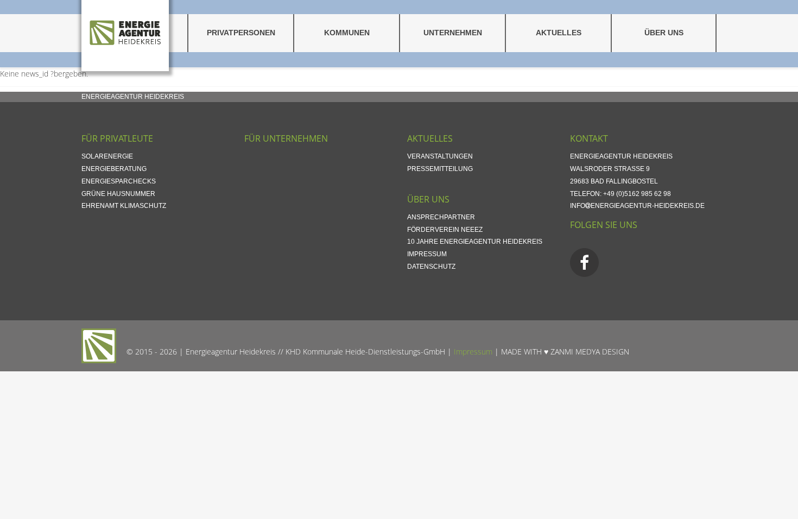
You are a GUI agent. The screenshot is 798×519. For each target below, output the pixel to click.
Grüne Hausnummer (118, 194)
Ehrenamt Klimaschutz (123, 206)
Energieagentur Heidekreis (132, 96)
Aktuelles (558, 33)
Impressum (427, 254)
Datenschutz (431, 266)
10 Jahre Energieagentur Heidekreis (474, 241)
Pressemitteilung (440, 169)
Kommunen (347, 33)
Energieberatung (114, 169)
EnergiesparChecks (118, 181)
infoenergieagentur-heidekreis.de (637, 206)
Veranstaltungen (440, 156)
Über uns (663, 33)
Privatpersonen (241, 33)
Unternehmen (452, 33)
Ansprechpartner (441, 217)
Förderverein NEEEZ (445, 229)
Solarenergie (107, 156)
